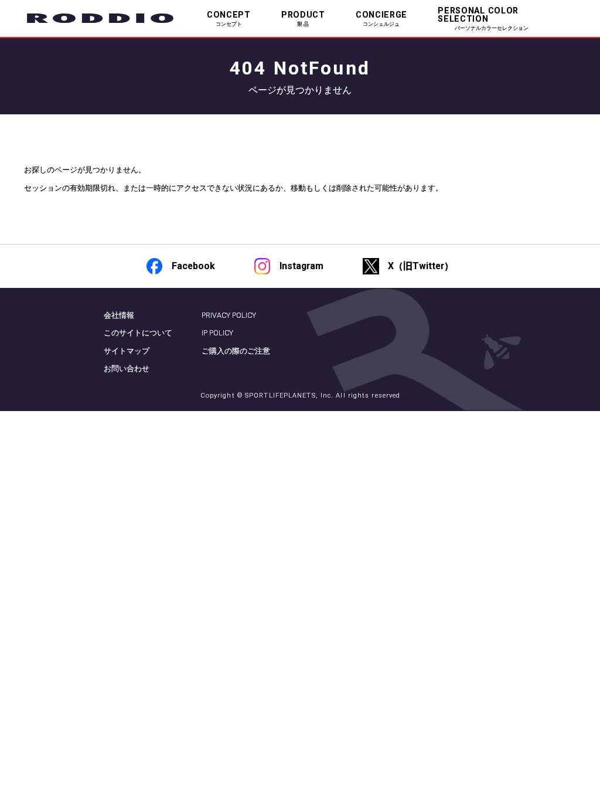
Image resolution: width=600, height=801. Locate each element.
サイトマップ (126, 351)
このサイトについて (138, 332)
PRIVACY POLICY (229, 315)
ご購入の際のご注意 (236, 351)
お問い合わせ (126, 368)
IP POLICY (217, 332)
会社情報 (119, 315)
